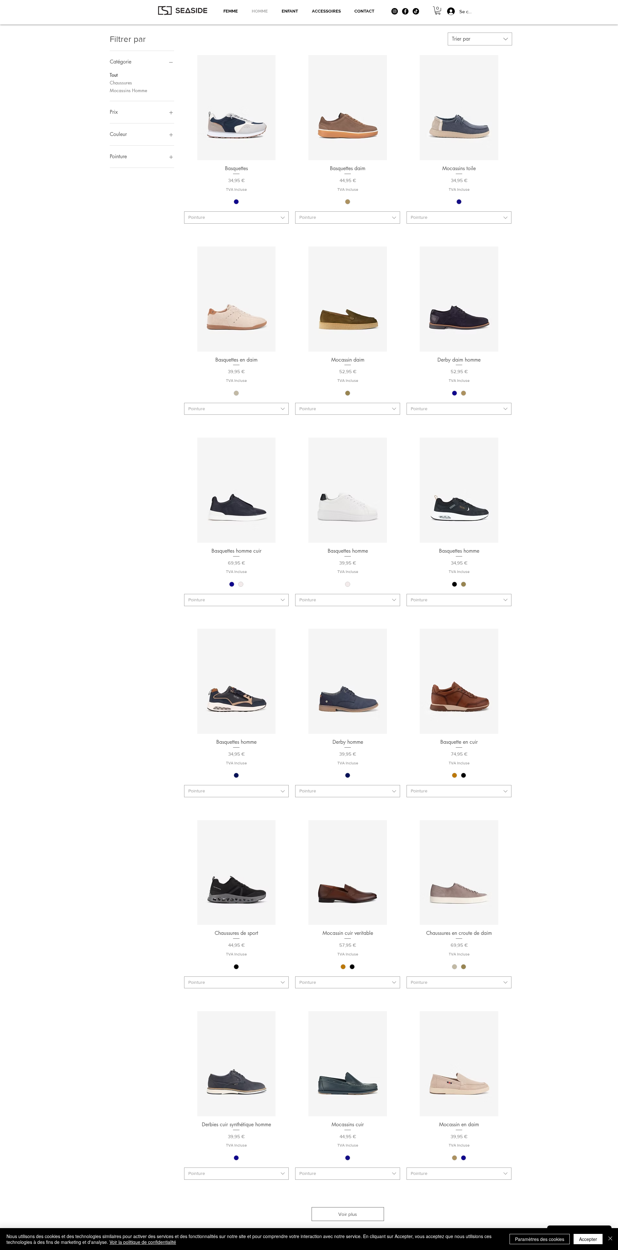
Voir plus (347, 1214)
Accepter (588, 1239)
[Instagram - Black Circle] (394, 11)
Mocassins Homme (128, 90)
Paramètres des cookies (539, 1239)
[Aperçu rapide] (236, 107)
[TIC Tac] (416, 11)
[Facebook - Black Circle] (405, 11)
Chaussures (121, 83)
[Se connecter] (447, 11)
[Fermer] (610, 1239)
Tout (113, 75)
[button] (438, 10)
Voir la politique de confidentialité (142, 1242)
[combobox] (480, 39)
